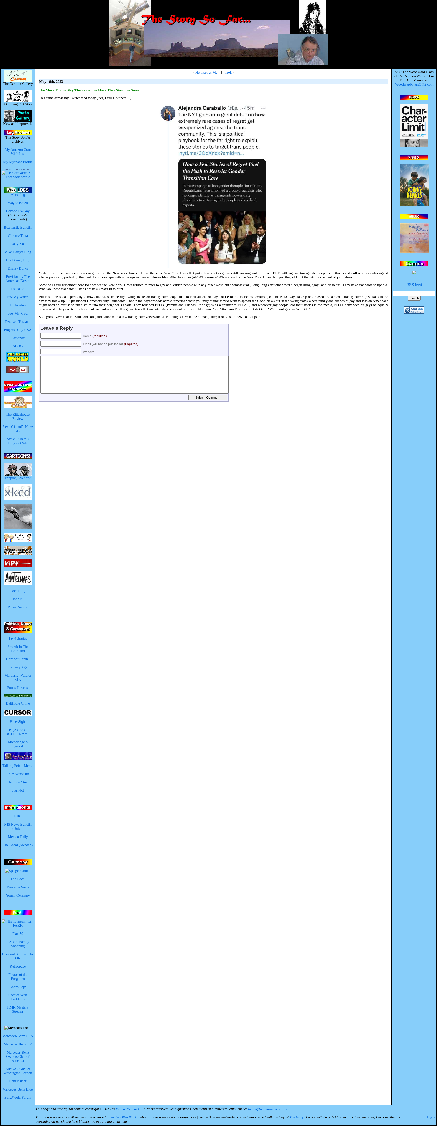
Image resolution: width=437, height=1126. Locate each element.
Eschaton (17, 289)
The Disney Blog (17, 260)
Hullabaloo (18, 305)
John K (18, 599)
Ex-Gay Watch (17, 297)
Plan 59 (17, 934)
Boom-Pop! (17, 987)
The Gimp (297, 1117)
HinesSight (18, 722)
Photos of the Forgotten (17, 977)
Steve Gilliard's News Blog (17, 429)
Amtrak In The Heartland (17, 649)
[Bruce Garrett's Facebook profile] (18, 177)
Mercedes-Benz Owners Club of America (17, 1056)
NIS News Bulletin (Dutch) (18, 826)
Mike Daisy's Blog (17, 252)
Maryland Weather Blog (18, 677)
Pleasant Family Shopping (17, 944)
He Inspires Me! (206, 72)
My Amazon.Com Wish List (18, 152)
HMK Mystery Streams (17, 1009)
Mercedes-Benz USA (17, 1036)
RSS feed (414, 285)
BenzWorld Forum (17, 1097)
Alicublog (18, 195)
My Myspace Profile (18, 162)
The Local (17, 879)
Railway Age (17, 667)
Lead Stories (18, 638)
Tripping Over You (17, 478)
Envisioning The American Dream (17, 279)
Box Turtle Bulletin (18, 227)
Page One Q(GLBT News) (17, 732)
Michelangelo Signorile (18, 744)
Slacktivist (17, 338)
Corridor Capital (18, 659)
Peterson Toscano (17, 322)
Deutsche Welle (18, 887)
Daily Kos (17, 244)
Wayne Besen (18, 203)
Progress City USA (18, 330)
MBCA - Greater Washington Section (17, 1071)
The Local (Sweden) (18, 845)
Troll (228, 72)
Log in (431, 1117)
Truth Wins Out (18, 774)
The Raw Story (18, 782)
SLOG (18, 346)
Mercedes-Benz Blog (18, 1089)
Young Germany (18, 895)
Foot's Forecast (18, 688)
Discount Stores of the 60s (18, 956)
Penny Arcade (18, 607)
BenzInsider (17, 1081)
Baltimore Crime (18, 703)
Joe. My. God (18, 313)
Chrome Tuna (18, 236)
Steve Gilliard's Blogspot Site (18, 441)
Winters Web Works (124, 1117)
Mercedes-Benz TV (18, 1044)
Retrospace (18, 966)
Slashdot (18, 790)
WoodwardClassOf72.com (414, 84)
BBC (18, 816)
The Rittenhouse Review (18, 416)
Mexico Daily (18, 837)
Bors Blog (17, 591)
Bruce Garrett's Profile (17, 169)
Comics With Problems (17, 997)
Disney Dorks (18, 268)
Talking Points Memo (17, 766)
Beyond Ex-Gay (18, 211)
